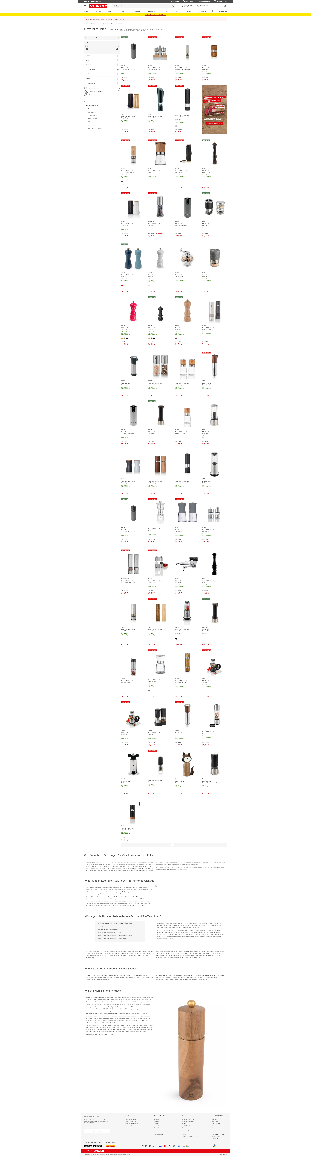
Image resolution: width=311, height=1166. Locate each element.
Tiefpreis (156, 1123)
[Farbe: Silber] (176, 126)
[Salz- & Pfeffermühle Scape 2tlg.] (133, 98)
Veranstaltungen (158, 1134)
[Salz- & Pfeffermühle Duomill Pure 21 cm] (187, 662)
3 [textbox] (85, 46)
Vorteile (214, 1127)
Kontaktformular (186, 1125)
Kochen (86, 102)
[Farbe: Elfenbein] (149, 286)
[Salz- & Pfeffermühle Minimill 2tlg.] (214, 511)
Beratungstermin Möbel (188, 1119)
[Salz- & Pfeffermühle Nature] (160, 153)
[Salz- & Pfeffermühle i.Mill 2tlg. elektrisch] (214, 309)
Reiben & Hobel (92, 109)
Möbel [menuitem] (86, 11)
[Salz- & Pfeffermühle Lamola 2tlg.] (160, 365)
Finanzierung (185, 1130)
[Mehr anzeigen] (214, 109)
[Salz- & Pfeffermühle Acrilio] (160, 511)
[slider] (87, 49)
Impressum (186, 1151)
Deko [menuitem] (177, 11)
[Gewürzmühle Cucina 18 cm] (187, 763)
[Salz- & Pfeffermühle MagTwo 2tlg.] (187, 153)
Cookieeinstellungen (209, 1151)
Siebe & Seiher (92, 118)
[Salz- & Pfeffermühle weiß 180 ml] (160, 662)
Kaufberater (129, 30)
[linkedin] (153, 1146)
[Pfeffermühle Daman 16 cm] (214, 413)
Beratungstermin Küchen (188, 1121)
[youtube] (150, 1146)
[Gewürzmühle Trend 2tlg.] (187, 511)
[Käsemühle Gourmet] (187, 563)
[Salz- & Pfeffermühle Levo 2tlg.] (160, 611)
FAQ (183, 1132)
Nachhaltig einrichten (217, 1132)
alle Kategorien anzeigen (95, 128)
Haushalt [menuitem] (151, 11)
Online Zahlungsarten (130, 1121)
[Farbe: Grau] (149, 691)
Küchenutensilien (92, 105)
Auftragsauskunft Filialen (131, 1123)
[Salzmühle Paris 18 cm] (160, 257)
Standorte (214, 1119)
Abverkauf (156, 1119)
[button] (119, 88)
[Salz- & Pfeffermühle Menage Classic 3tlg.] (160, 49)
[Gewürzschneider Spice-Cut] (187, 714)
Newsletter (157, 1125)
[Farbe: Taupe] (127, 338)
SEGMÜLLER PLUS (222, 1)
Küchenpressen (92, 122)
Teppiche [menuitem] (165, 11)
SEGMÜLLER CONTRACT (218, 1134)
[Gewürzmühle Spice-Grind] (214, 365)
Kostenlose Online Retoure (132, 1125)
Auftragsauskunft (205, 1)
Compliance (215, 1138)
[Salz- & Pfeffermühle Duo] (214, 714)
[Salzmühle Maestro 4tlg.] (214, 257)
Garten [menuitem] (110, 11)
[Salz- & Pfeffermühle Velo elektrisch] (133, 662)
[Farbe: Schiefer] (124, 338)
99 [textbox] (117, 46)
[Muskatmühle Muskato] (214, 49)
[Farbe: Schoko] (152, 338)
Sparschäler (91, 125)
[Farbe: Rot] (122, 286)
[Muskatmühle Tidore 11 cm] (187, 257)
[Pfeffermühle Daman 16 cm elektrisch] (214, 763)
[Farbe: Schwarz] (154, 338)
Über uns (214, 1125)
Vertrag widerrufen (220, 1154)
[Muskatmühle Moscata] (133, 365)
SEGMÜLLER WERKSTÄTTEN (219, 1130)
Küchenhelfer (92, 112)
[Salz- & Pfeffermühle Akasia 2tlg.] (187, 365)
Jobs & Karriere (216, 1123)
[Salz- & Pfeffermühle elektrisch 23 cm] (187, 98)
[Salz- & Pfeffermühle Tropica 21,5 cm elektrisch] (187, 464)
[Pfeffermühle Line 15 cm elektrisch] (187, 205)
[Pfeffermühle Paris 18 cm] (133, 309)
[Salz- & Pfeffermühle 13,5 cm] (160, 205)
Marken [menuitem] (189, 11)
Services (184, 1127)
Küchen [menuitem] (98, 11)
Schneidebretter (93, 115)
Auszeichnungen (216, 1136)
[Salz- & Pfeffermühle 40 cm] (214, 563)
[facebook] (140, 1146)
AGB (192, 1151)
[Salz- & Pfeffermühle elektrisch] (160, 98)
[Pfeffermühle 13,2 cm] (133, 763)
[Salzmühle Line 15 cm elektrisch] (133, 413)
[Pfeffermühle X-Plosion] (214, 662)
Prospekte (176, 1)
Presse (184, 1134)
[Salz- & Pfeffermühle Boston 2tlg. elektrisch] (133, 563)
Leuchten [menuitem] (124, 11)
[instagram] (146, 1146)
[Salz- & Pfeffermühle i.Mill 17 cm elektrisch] (133, 611)
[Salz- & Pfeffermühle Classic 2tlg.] (160, 563)
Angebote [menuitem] (202, 11)
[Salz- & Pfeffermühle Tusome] (160, 714)
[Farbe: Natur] (149, 338)
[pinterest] (143, 1146)
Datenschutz (198, 1151)
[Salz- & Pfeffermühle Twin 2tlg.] (133, 464)
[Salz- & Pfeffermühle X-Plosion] (187, 611)
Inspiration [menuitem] (223, 11)
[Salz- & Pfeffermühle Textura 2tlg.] (160, 464)
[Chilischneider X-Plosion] (214, 464)
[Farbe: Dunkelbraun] (122, 182)
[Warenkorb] (225, 6)
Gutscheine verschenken (160, 1127)
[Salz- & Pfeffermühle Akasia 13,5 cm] (187, 413)
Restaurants (215, 1121)
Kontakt (184, 1123)
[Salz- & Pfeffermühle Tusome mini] (160, 763)
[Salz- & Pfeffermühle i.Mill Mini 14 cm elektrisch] (187, 49)
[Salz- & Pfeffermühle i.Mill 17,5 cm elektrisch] (133, 153)
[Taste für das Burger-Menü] (85, 6)
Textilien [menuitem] (138, 11)
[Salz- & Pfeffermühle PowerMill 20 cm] (133, 811)
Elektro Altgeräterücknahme (189, 1136)
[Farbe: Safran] (122, 338)
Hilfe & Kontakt (189, 1)
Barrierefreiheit (220, 1151)
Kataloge (156, 1132)
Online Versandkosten (130, 1119)
